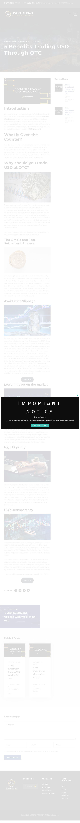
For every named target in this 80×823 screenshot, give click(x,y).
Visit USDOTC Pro (40, 425)
